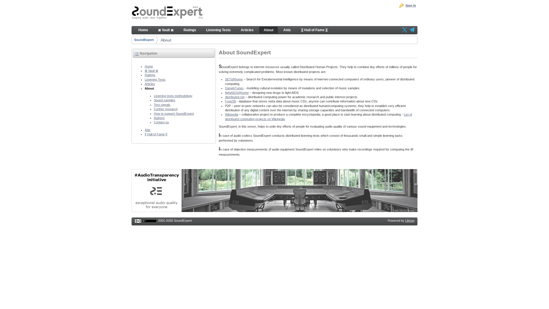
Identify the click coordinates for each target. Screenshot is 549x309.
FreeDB (230, 101)
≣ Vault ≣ (151, 70)
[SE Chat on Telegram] (412, 30)
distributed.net (234, 97)
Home (149, 66)
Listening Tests (155, 79)
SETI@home (234, 79)
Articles (150, 84)
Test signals (162, 104)
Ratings (150, 75)
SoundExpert (144, 39)
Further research (166, 109)
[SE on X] (404, 30)
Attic (148, 130)
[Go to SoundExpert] (167, 13)
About (166, 40)
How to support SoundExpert (174, 113)
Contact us (161, 122)
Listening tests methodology (173, 96)
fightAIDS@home (237, 92)
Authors (159, 118)
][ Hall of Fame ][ (156, 134)
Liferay (410, 220)
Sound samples (164, 100)
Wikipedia (231, 114)
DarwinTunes (234, 88)
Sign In (410, 5)
